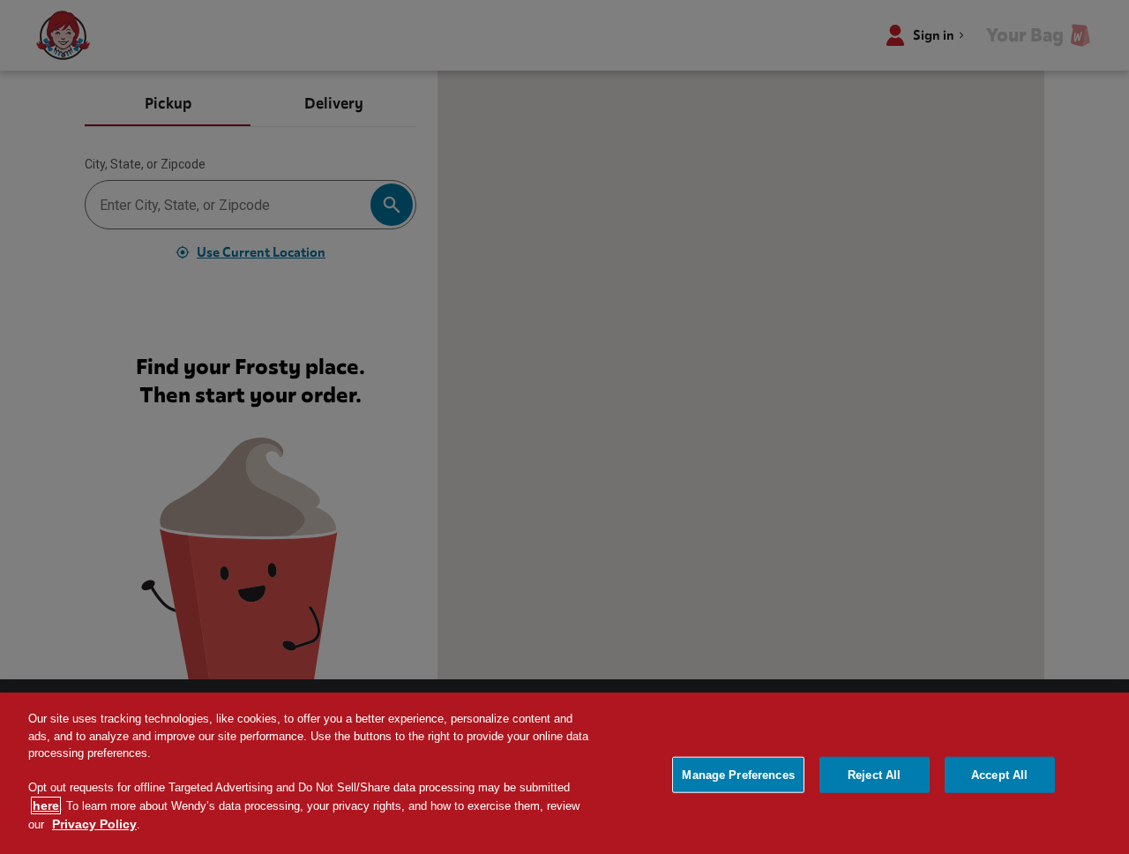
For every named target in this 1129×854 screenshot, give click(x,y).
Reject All (874, 774)
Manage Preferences (738, 774)
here (46, 805)
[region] (564, 773)
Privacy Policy (94, 824)
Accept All (999, 774)
